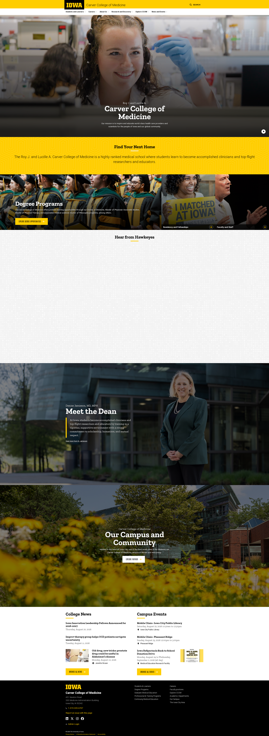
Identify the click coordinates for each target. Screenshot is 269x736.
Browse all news (75, 671)
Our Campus (174, 699)
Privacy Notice (70, 734)
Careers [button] (91, 12)
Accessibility (101, 734)
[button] (195, 4)
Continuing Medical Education (146, 699)
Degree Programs (141, 689)
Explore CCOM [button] (141, 12)
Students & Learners (142, 686)
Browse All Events (147, 671)
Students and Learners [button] (75, 12)
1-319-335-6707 (75, 708)
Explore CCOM (175, 693)
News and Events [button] (158, 12)
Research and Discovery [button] (121, 12)
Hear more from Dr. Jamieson (76, 441)
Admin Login (73, 724)
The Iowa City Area (177, 702)
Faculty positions (176, 689)
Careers (173, 686)
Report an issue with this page (79, 713)
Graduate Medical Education (145, 693)
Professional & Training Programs (147, 696)
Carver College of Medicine (105, 5)
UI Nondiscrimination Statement (85, 734)
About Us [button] (103, 12)
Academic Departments (179, 696)
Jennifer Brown (101, 663)
